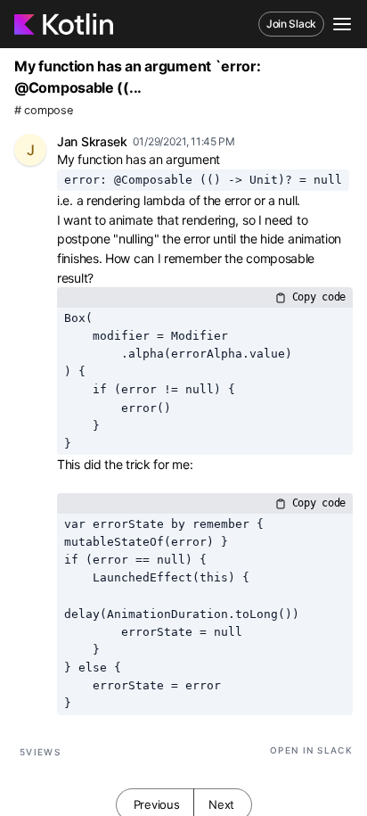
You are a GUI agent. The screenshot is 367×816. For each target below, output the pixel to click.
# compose (43, 110)
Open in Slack (311, 750)
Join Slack (291, 23)
